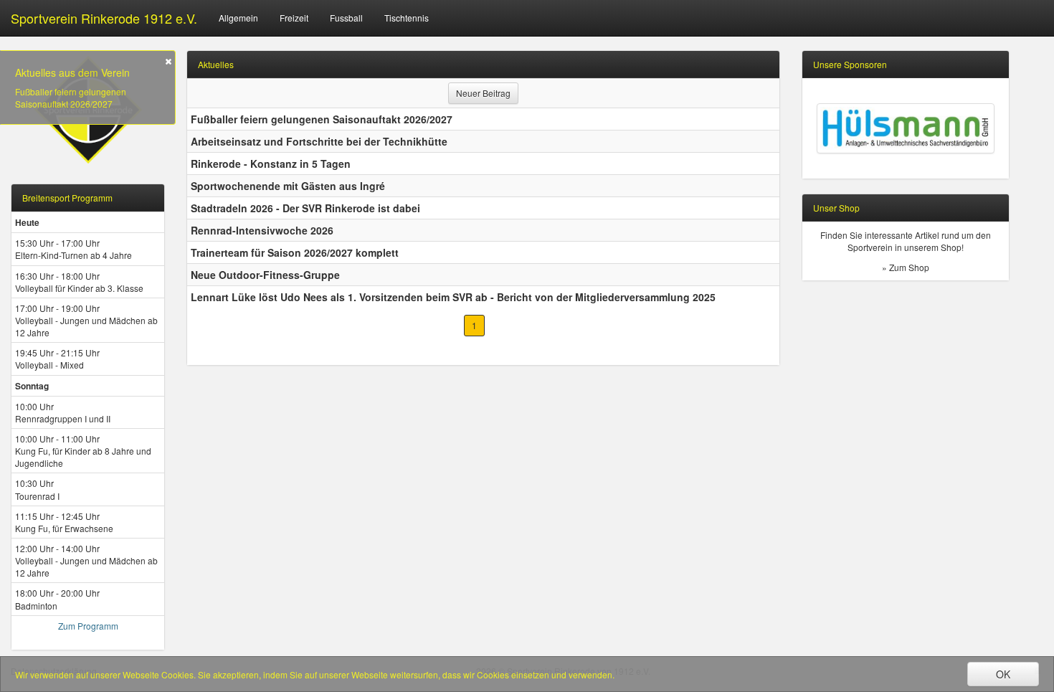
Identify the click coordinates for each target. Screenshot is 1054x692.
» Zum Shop (905, 267)
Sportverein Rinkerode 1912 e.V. (104, 18)
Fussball (346, 17)
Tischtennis (406, 17)
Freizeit (294, 17)
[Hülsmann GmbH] (905, 128)
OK (1003, 674)
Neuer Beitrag (483, 93)
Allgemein (238, 17)
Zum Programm (88, 626)
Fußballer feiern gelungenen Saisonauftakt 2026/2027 (70, 97)
